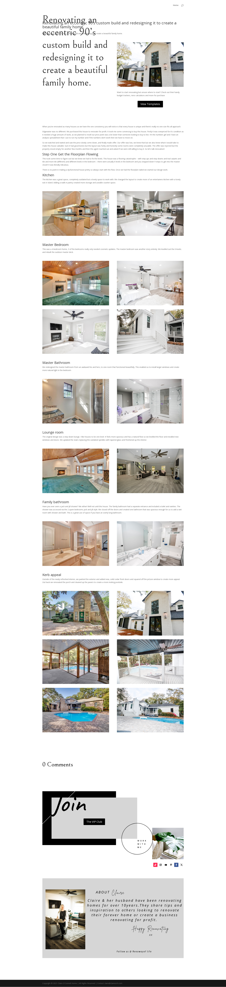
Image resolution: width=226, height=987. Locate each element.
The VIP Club (94, 821)
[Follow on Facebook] (176, 865)
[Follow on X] (181, 865)
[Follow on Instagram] (161, 865)
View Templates (150, 104)
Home (175, 5)
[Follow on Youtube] (166, 865)
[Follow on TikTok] (155, 865)
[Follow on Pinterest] (171, 865)
